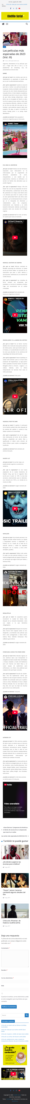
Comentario (5, 948)
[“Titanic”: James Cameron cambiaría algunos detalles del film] (15, 874)
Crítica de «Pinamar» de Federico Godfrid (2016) (12, 922)
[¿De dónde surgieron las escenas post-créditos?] (15, 846)
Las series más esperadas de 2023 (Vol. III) (14, 836)
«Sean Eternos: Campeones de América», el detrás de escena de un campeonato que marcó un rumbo (15, 830)
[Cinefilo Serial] (3, 24)
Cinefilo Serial (16, 60)
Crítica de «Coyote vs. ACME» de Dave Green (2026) (14, 1034)
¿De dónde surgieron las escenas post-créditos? (12, 863)
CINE (4, 46)
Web (2, 986)
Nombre (4, 970)
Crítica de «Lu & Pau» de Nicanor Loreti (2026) (13, 1036)
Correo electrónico (7, 978)
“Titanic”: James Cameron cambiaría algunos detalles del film (14, 892)
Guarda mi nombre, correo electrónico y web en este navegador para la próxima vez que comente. (14, 999)
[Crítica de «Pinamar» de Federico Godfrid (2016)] (15, 905)
